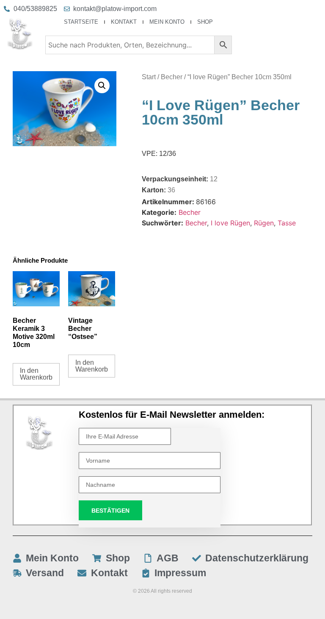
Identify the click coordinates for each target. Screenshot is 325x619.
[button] (102, 85)
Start (149, 76)
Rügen (264, 223)
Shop (205, 22)
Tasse (287, 223)
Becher (171, 76)
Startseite (81, 22)
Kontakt (124, 22)
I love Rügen (230, 223)
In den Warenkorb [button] (36, 374)
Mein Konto (167, 22)
